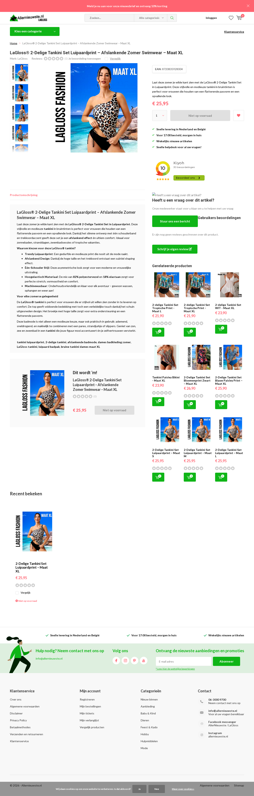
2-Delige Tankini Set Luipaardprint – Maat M (198, 453)
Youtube (143, 660)
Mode (144, 748)
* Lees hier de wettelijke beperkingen (175, 668)
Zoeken (172, 18)
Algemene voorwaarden (24, 706)
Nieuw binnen (149, 699)
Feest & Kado (149, 727)
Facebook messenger (222, 722)
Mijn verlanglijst (89, 720)
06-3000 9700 (217, 699)
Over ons (15, 699)
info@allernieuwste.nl (222, 710)
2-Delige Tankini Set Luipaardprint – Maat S (166, 453)
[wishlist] (231, 18)
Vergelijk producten (92, 727)
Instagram (125, 660)
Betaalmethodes (20, 727)
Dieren (145, 720)
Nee (156, 788)
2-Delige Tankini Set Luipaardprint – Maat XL (31, 567)
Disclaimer (16, 713)
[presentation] (132, 108)
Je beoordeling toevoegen (84, 58)
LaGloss (23, 58)
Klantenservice (234, 31)
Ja (139, 788)
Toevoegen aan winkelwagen (158, 332)
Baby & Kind (148, 713)
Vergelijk (26, 592)
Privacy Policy (18, 720)
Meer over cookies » (183, 788)
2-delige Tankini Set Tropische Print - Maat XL (197, 308)
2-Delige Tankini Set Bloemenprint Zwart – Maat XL (197, 380)
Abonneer (226, 661)
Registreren (87, 699)
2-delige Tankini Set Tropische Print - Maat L (165, 308)
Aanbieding (148, 706)
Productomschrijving (24, 195)
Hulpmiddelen (149, 741)
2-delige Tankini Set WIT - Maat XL (228, 306)
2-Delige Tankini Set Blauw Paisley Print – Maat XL (228, 380)
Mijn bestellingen (90, 706)
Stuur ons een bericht (175, 221)
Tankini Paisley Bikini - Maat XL (166, 379)
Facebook (116, 660)
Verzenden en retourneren (26, 734)
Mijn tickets (87, 713)
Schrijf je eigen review (173, 249)
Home (13, 43)
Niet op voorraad (200, 115)
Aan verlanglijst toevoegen (238, 115)
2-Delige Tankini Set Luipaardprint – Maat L (229, 453)
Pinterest (134, 660)
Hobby (145, 734)
